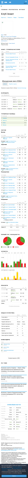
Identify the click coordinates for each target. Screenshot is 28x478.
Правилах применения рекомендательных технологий (13, 449)
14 (26, 62)
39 (2, 161)
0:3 (24, 101)
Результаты (13, 9)
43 (2, 207)
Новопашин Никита (8, 158)
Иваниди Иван (11, 185)
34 (2, 211)
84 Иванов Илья (6, 197)
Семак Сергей (12, 43)
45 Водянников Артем (11, 168)
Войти (25, 3)
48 (2, 179)
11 (20, 69)
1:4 (24, 99)
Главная (4, 9)
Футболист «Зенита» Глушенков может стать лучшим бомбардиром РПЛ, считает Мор (13, 393)
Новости (10, 17)
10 (26, 120)
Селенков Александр (21, 87)
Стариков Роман (12, 190)
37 (2, 209)
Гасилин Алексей (7, 180)
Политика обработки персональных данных (10, 439)
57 (2, 165)
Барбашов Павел (12, 177)
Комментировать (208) (14, 358)
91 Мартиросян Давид (11, 222)
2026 (2, 57)
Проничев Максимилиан (8, 212)
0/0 (25, 152)
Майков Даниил (12, 152)
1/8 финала (6, 108)
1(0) (20, 161)
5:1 (24, 104)
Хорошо (14, 475)
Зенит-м (5, 120)
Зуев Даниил (11, 183)
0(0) (18, 137)
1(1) (20, 217)
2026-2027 (2, 54)
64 (2, 158)
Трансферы (21, 17)
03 (4, 293)
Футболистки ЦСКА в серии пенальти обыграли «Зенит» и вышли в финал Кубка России (12, 377)
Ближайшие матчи (14, 404)
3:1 (24, 108)
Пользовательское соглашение (7, 437)
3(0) (20, 149)
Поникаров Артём (12, 209)
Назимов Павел (12, 207)
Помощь (3, 434)
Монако (4, 125)
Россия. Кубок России (11, 53)
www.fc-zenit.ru (4, 40)
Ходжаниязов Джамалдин (9, 165)
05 (4, 296)
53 (2, 185)
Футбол (22, 9)
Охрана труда (4, 438)
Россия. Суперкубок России (12, 57)
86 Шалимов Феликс (7, 169)
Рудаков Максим (7, 138)
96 (2, 149)
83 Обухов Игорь (10, 141)
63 (2, 152)
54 (2, 183)
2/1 (25, 149)
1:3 (24, 106)
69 (2, 154)
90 (2, 217)
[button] (12, 81)
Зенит (2, 34)
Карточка (3, 17)
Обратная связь (4, 435)
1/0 (25, 137)
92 (2, 204)
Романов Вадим (12, 215)
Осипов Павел (11, 187)
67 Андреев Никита (11, 196)
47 (2, 192)
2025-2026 (2, 67)
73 (2, 187)
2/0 (25, 183)
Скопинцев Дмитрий (8, 162)
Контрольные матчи (10, 62)
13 (26, 118)
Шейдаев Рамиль (9, 219)
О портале (3, 436)
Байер (4, 122)
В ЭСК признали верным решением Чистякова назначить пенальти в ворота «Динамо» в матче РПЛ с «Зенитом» (13, 386)
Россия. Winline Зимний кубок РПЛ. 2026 (11, 67)
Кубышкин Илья (12, 149)
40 (2, 177)
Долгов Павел (11, 204)
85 (2, 190)
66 (2, 215)
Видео (15, 17)
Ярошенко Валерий (8, 193)
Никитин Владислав (7, 155)
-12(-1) (22, 137)
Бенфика (5, 118)
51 (2, 137)
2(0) (20, 165)
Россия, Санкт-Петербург (11, 36)
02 (4, 289)
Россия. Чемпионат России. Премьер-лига (12, 60)
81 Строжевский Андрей (8, 142)
